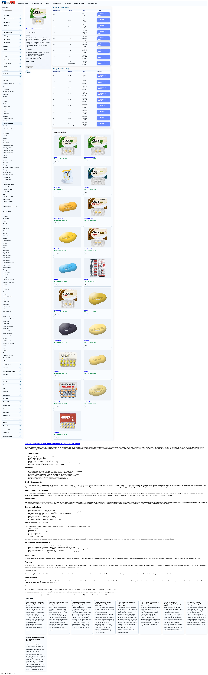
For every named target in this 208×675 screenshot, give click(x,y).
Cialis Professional (34, 29)
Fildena (5, 155)
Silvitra (5, 243)
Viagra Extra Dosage (8, 318)
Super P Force (6, 260)
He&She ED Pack (7, 160)
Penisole (5, 223)
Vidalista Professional (89, 401)
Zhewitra (5, 353)
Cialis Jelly (57, 187)
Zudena (5, 360)
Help (47, 3)
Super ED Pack (7, 255)
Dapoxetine (6, 133)
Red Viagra (6, 228)
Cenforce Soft (6, 106)
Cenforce (5, 104)
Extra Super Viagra (8, 152)
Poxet (4, 226)
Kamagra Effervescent (8, 169)
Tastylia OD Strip (7, 296)
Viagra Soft (6, 328)
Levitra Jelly (6, 187)
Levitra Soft (6, 191)
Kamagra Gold (7, 172)
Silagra (4, 231)
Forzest (56, 279)
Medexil (5, 209)
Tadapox (56, 371)
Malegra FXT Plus (8, 201)
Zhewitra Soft (6, 357)
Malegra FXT (6, 199)
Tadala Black (57, 340)
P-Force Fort (6, 218)
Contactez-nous (92, 3)
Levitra (5, 182)
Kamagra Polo (6, 177)
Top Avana (6, 304)
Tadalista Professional (8, 279)
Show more (29, 67)
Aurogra (5, 96)
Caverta (5, 101)
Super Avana (6, 250)
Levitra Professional (8, 189)
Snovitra (5, 245)
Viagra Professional (8, 326)
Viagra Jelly (6, 323)
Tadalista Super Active (8, 282)
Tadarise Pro (57, 401)
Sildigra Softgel (7, 240)
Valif (4, 309)
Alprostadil (6, 89)
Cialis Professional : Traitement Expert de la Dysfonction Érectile (52, 444)
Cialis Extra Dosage (89, 157)
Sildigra (5, 238)
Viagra (4, 314)
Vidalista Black (7, 340)
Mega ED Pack (7, 211)
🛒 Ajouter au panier (102, 14)
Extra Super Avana (8, 145)
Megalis (5, 213)
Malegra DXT (6, 194)
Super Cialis (57, 310)
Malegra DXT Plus (8, 196)
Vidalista (56, 432)
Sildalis (86, 279)
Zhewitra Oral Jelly (8, 355)
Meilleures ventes (23, 3)
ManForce (5, 204)
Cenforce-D (6, 108)
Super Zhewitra (7, 267)
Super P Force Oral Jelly (9, 262)
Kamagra (5, 165)
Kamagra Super (7, 179)
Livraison (68, 3)
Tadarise (5, 287)
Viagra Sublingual (7, 333)
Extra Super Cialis (89, 248)
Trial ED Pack (6, 306)
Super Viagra (6, 265)
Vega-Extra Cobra (7, 311)
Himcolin (5, 162)
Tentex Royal (6, 301)
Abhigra (5, 86)
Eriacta (4, 140)
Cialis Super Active (89, 218)
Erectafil (56, 248)
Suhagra (5, 248)
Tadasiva (5, 292)
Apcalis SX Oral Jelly (8, 91)
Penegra (5, 221)
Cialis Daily (6, 116)
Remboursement (79, 3)
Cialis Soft (86, 187)
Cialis (55, 157)
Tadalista (5, 277)
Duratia (5, 135)
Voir (56, 161)
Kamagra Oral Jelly (8, 174)
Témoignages (57, 3)
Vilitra (4, 348)
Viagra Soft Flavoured (8, 331)
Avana (4, 99)
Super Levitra (6, 257)
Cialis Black (6, 113)
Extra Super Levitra (8, 150)
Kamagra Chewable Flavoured (11, 167)
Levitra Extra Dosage (8, 184)
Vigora (4, 345)
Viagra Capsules (7, 316)
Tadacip (86, 310)
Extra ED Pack (7, 143)
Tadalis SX (87, 340)
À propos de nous (37, 3)
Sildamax (5, 235)
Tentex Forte (6, 299)
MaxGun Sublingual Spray (10, 206)
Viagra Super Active (8, 336)
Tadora (86, 371)
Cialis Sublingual (58, 218)
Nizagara (5, 216)
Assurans (5, 94)
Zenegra (5, 350)
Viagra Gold (6, 321)
